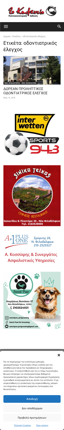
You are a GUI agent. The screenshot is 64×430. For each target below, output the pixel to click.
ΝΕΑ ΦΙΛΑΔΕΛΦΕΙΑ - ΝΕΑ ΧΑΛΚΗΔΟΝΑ (20, 83)
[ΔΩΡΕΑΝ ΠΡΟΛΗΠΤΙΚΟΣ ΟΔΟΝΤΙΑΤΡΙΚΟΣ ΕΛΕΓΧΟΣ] (32, 70)
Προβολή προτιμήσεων (32, 417)
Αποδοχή (32, 399)
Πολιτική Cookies (22, 425)
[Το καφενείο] (32, 11)
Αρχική (6, 36)
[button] (59, 355)
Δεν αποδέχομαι (32, 408)
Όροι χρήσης (42, 425)
